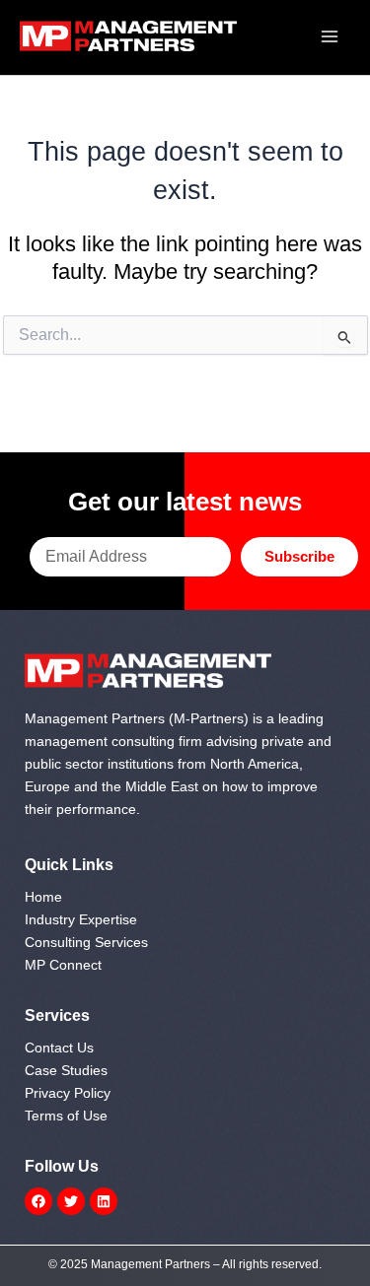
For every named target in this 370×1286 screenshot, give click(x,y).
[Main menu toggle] (329, 36)
